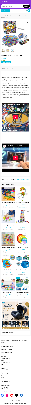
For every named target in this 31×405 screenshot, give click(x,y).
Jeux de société (17, 15)
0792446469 (4, 388)
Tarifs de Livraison (6, 352)
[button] (27, 22)
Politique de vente (6, 349)
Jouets (11, 15)
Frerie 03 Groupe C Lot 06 (7, 391)
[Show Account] (26, 1)
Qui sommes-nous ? (7, 346)
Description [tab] (4, 68)
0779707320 (4, 387)
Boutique (7, 15)
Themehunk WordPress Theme (19, 403)
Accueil (2, 15)
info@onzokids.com (5, 385)
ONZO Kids (5, 2)
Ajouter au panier (6, 62)
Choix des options (23, 207)
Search (26, 6)
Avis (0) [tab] (11, 68)
